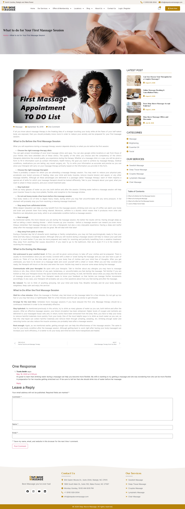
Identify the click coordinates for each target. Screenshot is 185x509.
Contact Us (111, 8)
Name (15, 424)
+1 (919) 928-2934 (150, 2)
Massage (18, 127)
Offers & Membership (61, 8)
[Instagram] (33, 491)
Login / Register (124, 8)
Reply (18, 383)
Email (15, 433)
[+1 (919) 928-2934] (141, 2)
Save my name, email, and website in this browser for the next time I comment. (46, 441)
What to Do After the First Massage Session (141, 201)
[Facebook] (27, 491)
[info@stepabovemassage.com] (160, 2)
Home (33, 8)
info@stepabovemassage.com (171, 2)
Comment (17, 397)
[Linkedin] (45, 491)
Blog (88, 8)
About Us (98, 8)
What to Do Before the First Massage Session (141, 196)
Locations (77, 8)
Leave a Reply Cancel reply (136, 203)
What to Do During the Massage (137, 198)
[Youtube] (39, 491)
